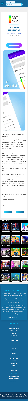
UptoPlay (14, 353)
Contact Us (14, 335)
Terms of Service (14, 338)
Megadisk (14, 360)
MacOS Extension (14, 381)
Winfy (14, 365)
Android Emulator (14, 328)
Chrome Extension (14, 378)
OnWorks (14, 351)
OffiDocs (14, 348)
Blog (14, 343)
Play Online (14, 45)
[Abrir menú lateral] (2, 3)
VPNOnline (14, 363)
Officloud (14, 370)
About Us (14, 333)
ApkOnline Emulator (14, 376)
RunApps (14, 368)
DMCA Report (14, 326)
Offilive (14, 356)
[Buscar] (21, 4)
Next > (20, 212)
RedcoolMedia (14, 358)
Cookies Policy (14, 340)
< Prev (8, 212)
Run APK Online (14, 330)
